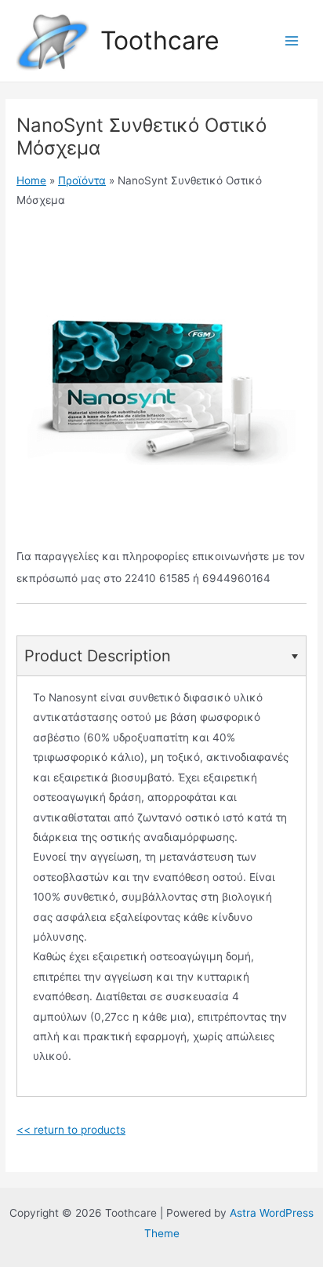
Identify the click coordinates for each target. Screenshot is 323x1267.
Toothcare (160, 40)
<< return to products (70, 1129)
